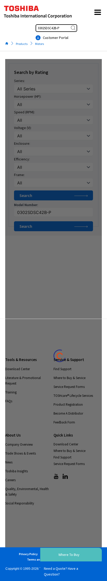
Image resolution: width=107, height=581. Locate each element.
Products (22, 44)
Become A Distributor (68, 413)
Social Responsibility (19, 503)
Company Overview (19, 444)
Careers (10, 480)
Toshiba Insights (16, 471)
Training (11, 392)
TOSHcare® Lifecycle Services (73, 395)
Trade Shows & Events (20, 453)
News (8, 462)
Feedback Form (64, 422)
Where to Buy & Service (69, 378)
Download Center (17, 369)
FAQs (8, 401)
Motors (39, 44)
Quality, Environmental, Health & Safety (27, 492)
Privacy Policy (28, 554)
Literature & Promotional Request (23, 381)
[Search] (74, 28)
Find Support (62, 369)
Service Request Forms (69, 387)
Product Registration (68, 404)
